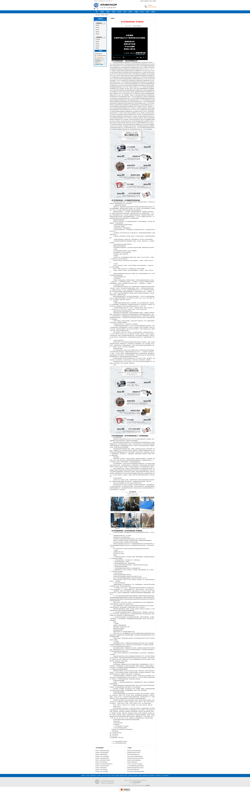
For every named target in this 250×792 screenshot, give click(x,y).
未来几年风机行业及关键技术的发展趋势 (134, 756)
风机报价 (102, 11)
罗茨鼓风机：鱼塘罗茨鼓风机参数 (101, 752)
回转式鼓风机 (135, 775)
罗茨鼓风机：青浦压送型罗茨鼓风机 (102, 758)
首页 (97, 11)
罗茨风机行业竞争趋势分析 (132, 762)
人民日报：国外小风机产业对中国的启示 (134, 763)
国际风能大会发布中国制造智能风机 (134, 750)
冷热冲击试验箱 (165, 775)
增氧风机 (97, 41)
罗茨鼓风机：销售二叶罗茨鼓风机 (101, 771)
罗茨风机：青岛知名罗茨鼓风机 (101, 762)
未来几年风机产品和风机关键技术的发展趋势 (135, 771)
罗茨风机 (108, 11)
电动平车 (125, 775)
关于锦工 (147, 11)
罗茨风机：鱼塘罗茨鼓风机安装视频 (102, 750)
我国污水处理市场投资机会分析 (133, 754)
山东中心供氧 (103, 775)
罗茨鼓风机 (130, 775)
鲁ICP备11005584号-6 (137, 782)
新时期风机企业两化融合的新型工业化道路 (135, 767)
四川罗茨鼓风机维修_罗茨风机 (120, 743)
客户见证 (142, 11)
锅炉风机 (97, 48)
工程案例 (136, 11)
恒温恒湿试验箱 (151, 775)
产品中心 (125, 11)
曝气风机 (97, 43)
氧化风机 (97, 45)
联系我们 (153, 11)
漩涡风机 (97, 31)
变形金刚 (117, 775)
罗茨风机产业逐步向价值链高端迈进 (134, 760)
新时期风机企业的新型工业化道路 (133, 752)
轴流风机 (97, 25)
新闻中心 (130, 11)
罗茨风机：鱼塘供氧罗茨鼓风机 (101, 754)
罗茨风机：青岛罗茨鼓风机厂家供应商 (102, 760)
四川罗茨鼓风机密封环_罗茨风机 (121, 741)
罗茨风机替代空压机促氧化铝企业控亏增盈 (135, 758)
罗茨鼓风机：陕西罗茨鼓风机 (100, 767)
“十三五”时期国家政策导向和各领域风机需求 (135, 765)
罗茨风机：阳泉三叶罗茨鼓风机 (101, 769)
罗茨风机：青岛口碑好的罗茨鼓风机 (102, 765)
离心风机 (119, 11)
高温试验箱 (98, 775)
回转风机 (113, 11)
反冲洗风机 (98, 39)
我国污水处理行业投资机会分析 (133, 769)
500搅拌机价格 (93, 775)
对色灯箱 (108, 775)
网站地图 (148, 785)
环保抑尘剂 (113, 775)
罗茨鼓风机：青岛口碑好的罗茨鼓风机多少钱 (103, 763)
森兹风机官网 (145, 775)
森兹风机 (121, 775)
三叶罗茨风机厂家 (158, 775)
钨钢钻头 (140, 775)
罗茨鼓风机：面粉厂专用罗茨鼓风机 (102, 756)
